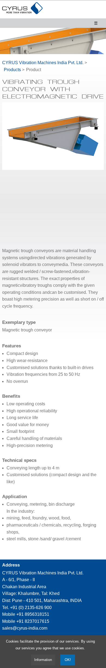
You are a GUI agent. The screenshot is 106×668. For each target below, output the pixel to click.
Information (43, 660)
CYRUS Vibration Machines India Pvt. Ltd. (42, 62)
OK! (68, 660)
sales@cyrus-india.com (24, 628)
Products (12, 69)
